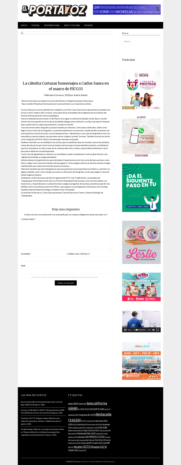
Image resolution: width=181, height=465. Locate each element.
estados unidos (78, 427)
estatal (89, 427)
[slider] (139, 329)
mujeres (75, 440)
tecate (82, 446)
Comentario (28, 219)
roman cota (86, 443)
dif (83, 421)
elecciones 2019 (95, 424)
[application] (141, 321)
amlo (73, 403)
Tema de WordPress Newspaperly (101, 461)
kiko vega (72, 433)
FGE (102, 427)
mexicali (83, 437)
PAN (92, 440)
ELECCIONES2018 (80, 424)
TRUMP (73, 450)
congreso (73, 415)
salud (106, 443)
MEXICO (97, 436)
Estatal (36, 25)
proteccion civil (74, 443)
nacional (84, 440)
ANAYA (82, 404)
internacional (105, 430)
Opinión (88, 25)
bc (81, 409)
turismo (82, 450)
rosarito (97, 443)
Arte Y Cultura (72, 25)
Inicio (24, 25)
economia (90, 421)
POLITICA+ (100, 440)
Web (23, 265)
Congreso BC (86, 414)
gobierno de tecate (75, 430)
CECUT (88, 409)
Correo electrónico (78, 254)
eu (95, 428)
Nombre (26, 254)
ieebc (88, 430)
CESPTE (98, 409)
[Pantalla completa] (157, 330)
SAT (71, 447)
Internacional (52, 25)
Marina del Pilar (86, 433)
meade (100, 433)
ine (95, 430)
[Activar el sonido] (153, 330)
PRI (108, 440)
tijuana (99, 446)
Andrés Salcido (81, 95)
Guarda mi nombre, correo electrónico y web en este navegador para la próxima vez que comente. (66, 277)
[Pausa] (125, 330)
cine (107, 409)
